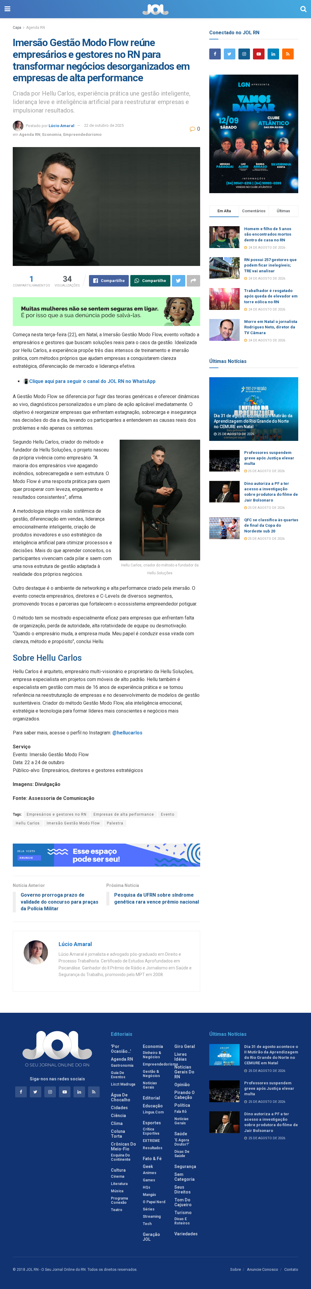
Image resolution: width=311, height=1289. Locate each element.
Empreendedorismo (82, 134)
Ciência (118, 1115)
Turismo (183, 1212)
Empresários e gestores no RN (57, 814)
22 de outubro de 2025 (104, 125)
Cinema (117, 1176)
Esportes (152, 1122)
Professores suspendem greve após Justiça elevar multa (269, 458)
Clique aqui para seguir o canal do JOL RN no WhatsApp (92, 381)
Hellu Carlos (28, 823)
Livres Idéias (180, 1057)
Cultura (118, 1170)
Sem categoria (184, 1177)
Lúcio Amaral (61, 125)
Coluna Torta (118, 1134)
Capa (17, 27)
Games (149, 1180)
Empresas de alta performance (124, 814)
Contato (291, 1269)
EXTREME (151, 1141)
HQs (146, 1187)
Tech (147, 1224)
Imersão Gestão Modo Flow (73, 823)
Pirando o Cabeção (184, 1095)
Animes (149, 1173)
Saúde (180, 1133)
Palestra (115, 823)
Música (117, 1191)
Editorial (151, 1098)
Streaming (152, 1216)
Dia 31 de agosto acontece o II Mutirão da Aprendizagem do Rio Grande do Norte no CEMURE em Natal (253, 421)
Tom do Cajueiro (183, 1202)
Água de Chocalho (120, 1097)
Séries (149, 1209)
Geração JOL (151, 1237)
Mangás (149, 1195)
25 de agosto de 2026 (235, 434)
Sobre (235, 1269)
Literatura (119, 1184)
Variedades (186, 1233)
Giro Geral (184, 1046)
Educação (153, 1105)
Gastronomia (122, 1065)
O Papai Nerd (154, 1202)
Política (182, 1105)
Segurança (185, 1166)
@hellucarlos (127, 733)
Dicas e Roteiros (182, 1221)
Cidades (119, 1107)
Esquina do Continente (121, 1157)
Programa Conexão (119, 1200)
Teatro (116, 1210)
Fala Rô (180, 1111)
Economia (51, 134)
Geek (148, 1166)
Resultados (152, 1148)
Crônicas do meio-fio (123, 1146)
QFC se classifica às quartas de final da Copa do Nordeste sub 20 (271, 525)
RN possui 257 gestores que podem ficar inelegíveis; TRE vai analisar (270, 265)
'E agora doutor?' (181, 1142)
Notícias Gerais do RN (184, 1072)
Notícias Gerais (150, 1085)
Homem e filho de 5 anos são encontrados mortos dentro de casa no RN (267, 234)
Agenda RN (35, 27)
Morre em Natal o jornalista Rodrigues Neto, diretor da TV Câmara (270, 327)
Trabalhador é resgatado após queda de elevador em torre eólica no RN (271, 296)
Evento (167, 814)
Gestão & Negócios (151, 1073)
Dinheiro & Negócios (152, 1055)
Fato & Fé (152, 1158)
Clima (117, 1123)
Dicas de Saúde (182, 1154)
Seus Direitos (182, 1189)
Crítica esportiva (151, 1131)
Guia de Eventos (118, 1075)
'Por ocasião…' (121, 1049)
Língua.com (153, 1112)
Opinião (182, 1084)
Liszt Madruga (123, 1084)
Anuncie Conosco (262, 1269)
